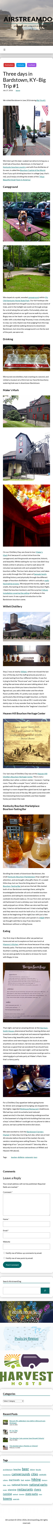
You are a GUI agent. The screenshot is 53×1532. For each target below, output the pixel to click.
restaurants (29, 1157)
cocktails (42, 1474)
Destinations (9, 65)
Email (6, 1230)
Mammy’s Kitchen (10, 944)
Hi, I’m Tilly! (13, 1431)
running (7, 1493)
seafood (15, 1494)
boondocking (7, 1474)
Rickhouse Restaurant (29, 1109)
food (22, 1480)
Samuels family (40, 574)
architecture (7, 1470)
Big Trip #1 (41, 100)
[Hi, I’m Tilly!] (5, 1432)
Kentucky (21, 65)
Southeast (31, 65)
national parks (38, 1484)
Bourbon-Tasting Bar (11, 886)
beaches (17, 1469)
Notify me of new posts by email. (19, 1258)
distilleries (21, 1157)
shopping (21, 1494)
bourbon (14, 1157)
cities (34, 1474)
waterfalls (16, 1499)
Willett (24, 671)
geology (27, 1480)
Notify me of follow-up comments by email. (24, 1253)
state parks (31, 1493)
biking (32, 1470)
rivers (37, 1489)
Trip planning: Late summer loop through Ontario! (26, 1438)
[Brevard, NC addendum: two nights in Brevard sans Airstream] (5, 1422)
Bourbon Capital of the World (32, 170)
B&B (42, 917)
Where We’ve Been (26, 1312)
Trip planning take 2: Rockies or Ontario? (23, 1446)
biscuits (38, 1470)
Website (6, 1241)
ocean (5, 1490)
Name (6, 1219)
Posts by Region (26, 1338)
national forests (20, 1484)
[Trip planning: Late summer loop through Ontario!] (5, 1440)
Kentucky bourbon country (14, 167)
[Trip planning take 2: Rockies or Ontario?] (5, 1447)
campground (33, 297)
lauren (18, 90)
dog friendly (14, 1480)
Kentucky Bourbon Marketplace (21, 876)
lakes (4, 1485)
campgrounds (21, 1474)
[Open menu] (4, 49)
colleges (5, 1480)
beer (25, 1469)
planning (12, 1489)
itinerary (44, 1480)
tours (35, 1157)
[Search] (45, 1291)
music (9, 1485)
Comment (8, 1192)
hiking (36, 1479)
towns (7, 1498)
